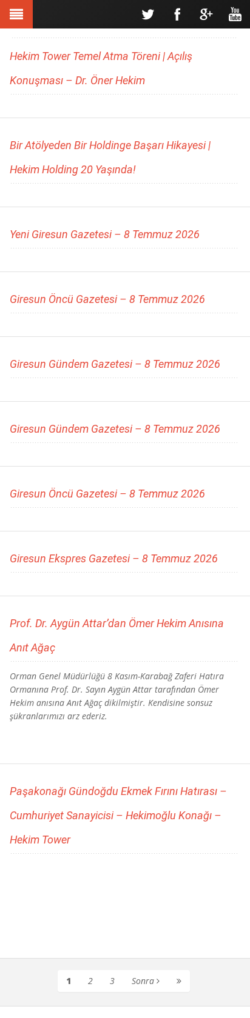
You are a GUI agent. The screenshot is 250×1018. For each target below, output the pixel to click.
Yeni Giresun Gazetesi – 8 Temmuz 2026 (105, 234)
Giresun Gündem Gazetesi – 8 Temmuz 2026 (115, 364)
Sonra (144, 980)
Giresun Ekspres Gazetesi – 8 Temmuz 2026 (114, 558)
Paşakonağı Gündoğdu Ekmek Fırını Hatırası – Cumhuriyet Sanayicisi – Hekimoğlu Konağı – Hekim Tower (118, 815)
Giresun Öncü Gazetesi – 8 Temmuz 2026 (107, 299)
